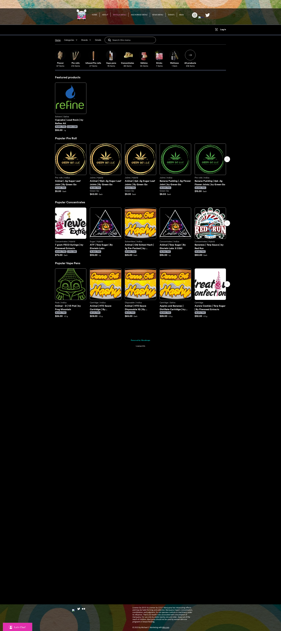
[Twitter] (207, 15)
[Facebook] (201, 19)
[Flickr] (83, 608)
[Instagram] (194, 15)
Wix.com (165, 627)
